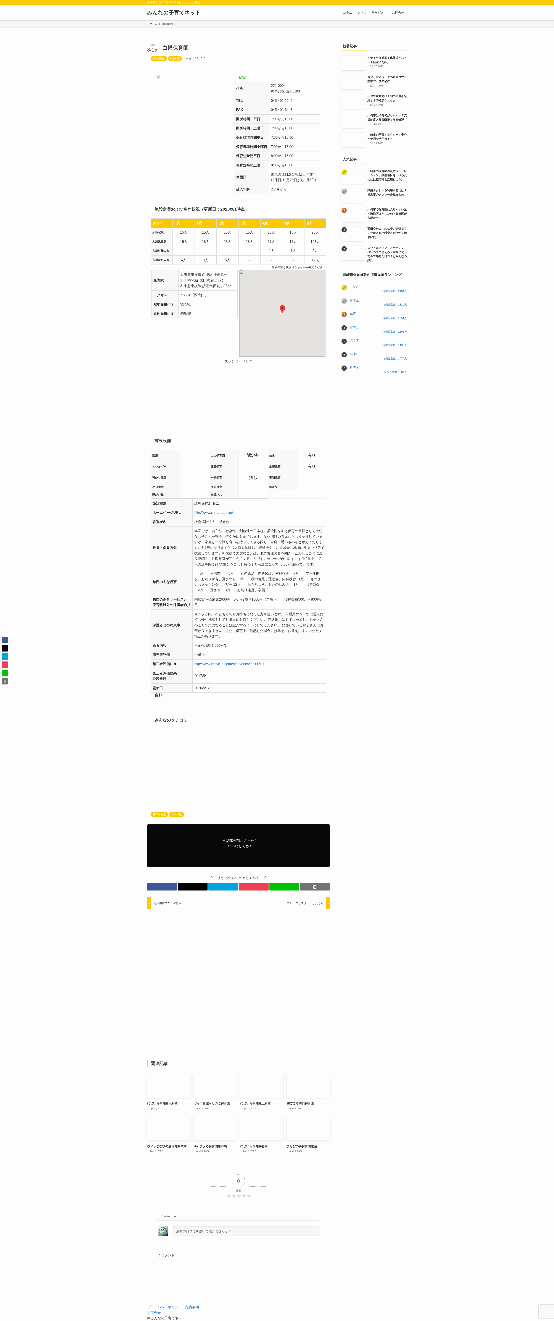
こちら (298, 267)
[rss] (398, 2)
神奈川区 (175, 58)
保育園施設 (159, 58)
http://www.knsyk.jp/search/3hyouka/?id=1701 (229, 664)
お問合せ (154, 1313)
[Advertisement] (238, 395)
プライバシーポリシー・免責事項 (173, 1307)
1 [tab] (192, 81)
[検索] (404, 2)
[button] (282, 309)
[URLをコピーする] (315, 886)
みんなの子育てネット (174, 12)
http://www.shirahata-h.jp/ (213, 512)
